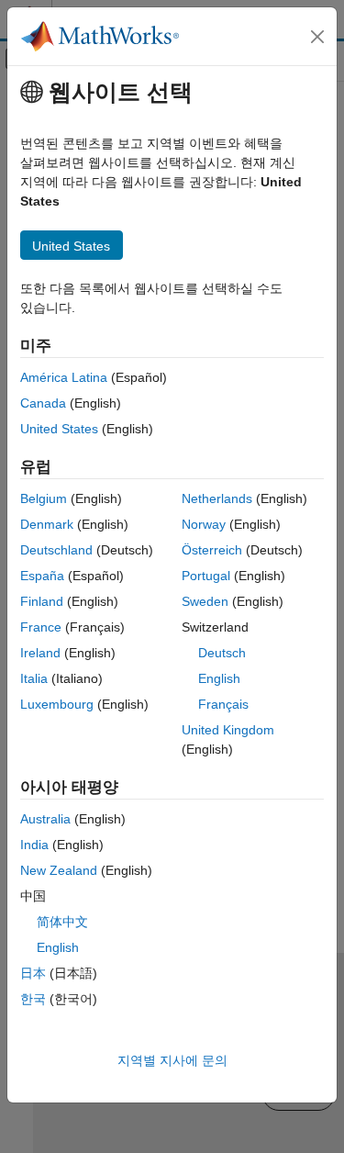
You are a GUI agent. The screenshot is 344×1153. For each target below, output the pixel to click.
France (40, 627)
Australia (45, 819)
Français (223, 704)
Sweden (205, 601)
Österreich (212, 550)
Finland (41, 601)
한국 (33, 998)
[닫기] (317, 37)
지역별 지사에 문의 (172, 1060)
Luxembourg (57, 704)
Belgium (43, 498)
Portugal (206, 575)
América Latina (63, 377)
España (42, 575)
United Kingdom (228, 729)
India (34, 844)
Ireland (40, 652)
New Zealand (58, 870)
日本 (33, 973)
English (219, 678)
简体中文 (62, 921)
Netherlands (217, 498)
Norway (204, 524)
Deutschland (56, 550)
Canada (43, 403)
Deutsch (222, 652)
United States (59, 428)
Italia (34, 678)
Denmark (46, 524)
